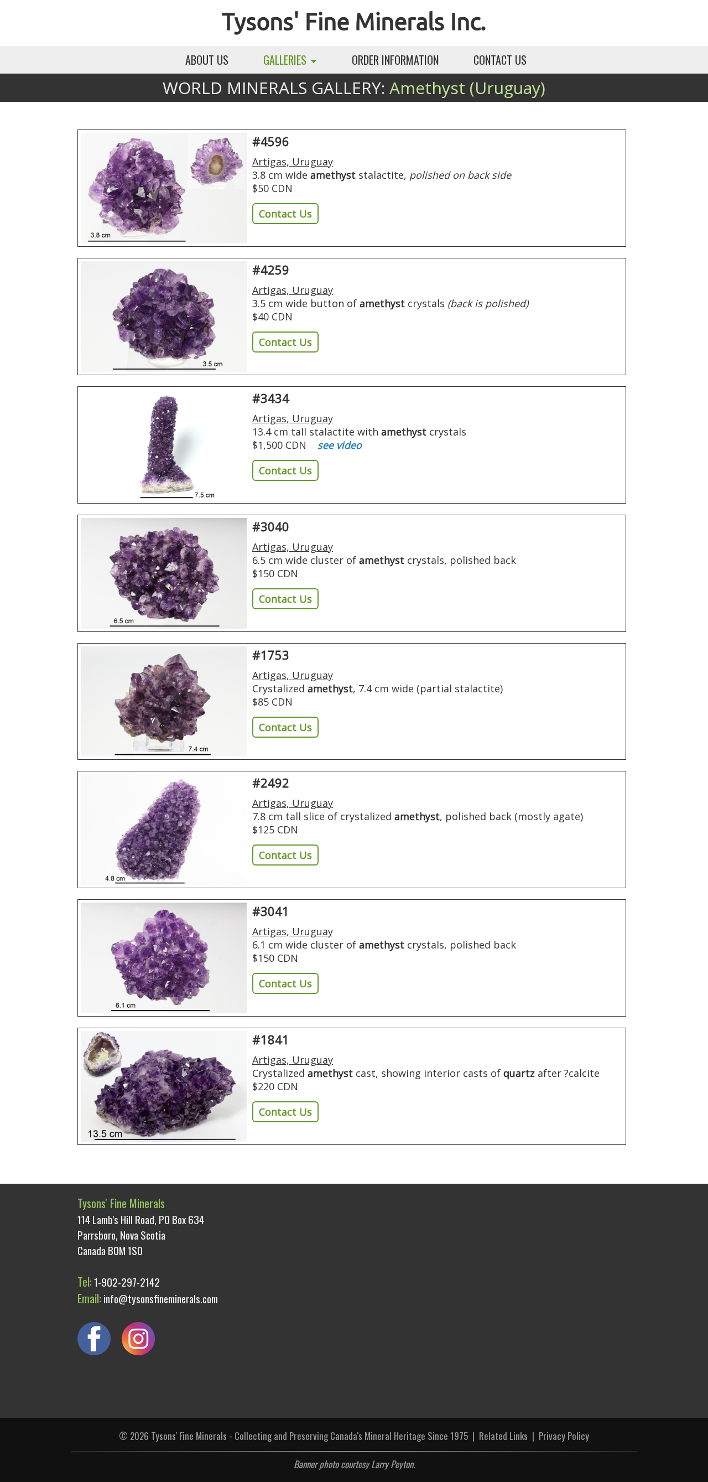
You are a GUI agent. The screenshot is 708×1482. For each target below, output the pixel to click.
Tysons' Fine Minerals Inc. (354, 21)
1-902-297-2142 (127, 1281)
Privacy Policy (564, 1436)
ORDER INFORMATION (395, 59)
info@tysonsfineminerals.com (160, 1298)
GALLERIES (286, 59)
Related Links (503, 1436)
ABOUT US (206, 59)
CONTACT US (500, 59)
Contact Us (285, 213)
